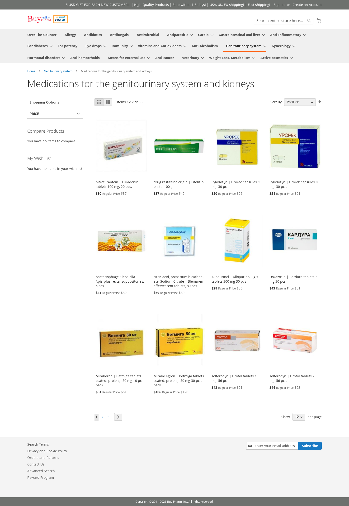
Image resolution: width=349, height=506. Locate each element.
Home (31, 71)
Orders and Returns (43, 457)
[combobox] (283, 20)
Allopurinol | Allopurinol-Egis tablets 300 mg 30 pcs (235, 279)
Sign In (279, 4)
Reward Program (40, 477)
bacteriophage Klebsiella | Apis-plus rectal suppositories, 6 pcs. (120, 281)
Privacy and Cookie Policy (47, 451)
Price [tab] (34, 113)
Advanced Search (41, 471)
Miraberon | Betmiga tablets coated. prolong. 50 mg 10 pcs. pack (120, 380)
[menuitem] (41, 34)
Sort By (276, 101)
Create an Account (307, 4)
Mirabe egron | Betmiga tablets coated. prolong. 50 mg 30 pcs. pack (179, 380)
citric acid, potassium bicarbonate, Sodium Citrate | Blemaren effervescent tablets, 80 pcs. (179, 281)
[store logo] (47, 19)
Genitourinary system (58, 71)
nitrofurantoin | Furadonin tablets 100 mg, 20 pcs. (117, 184)
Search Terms (38, 444)
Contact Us (35, 464)
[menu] (174, 46)
